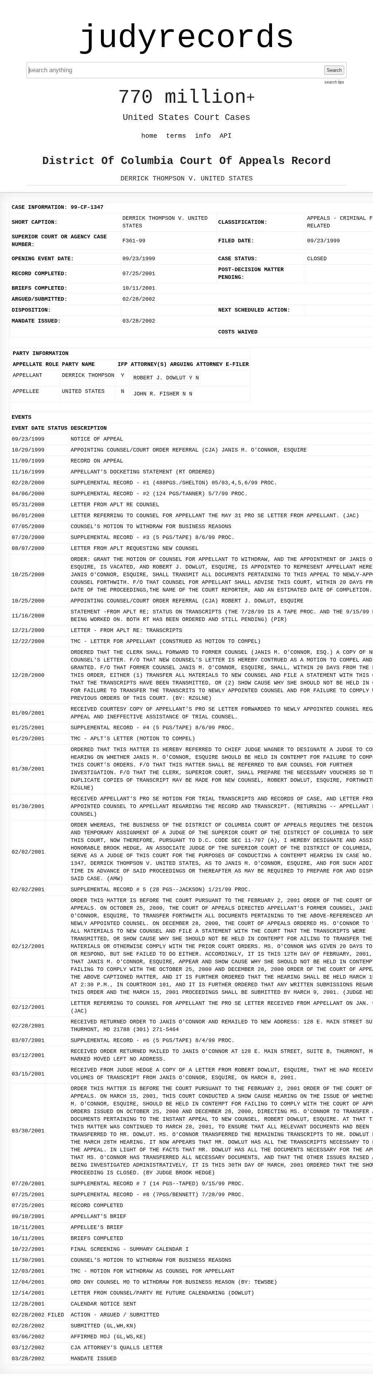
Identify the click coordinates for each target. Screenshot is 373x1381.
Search (334, 70)
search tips (334, 82)
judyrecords (186, 38)
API (226, 136)
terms (176, 136)
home (149, 136)
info (203, 136)
